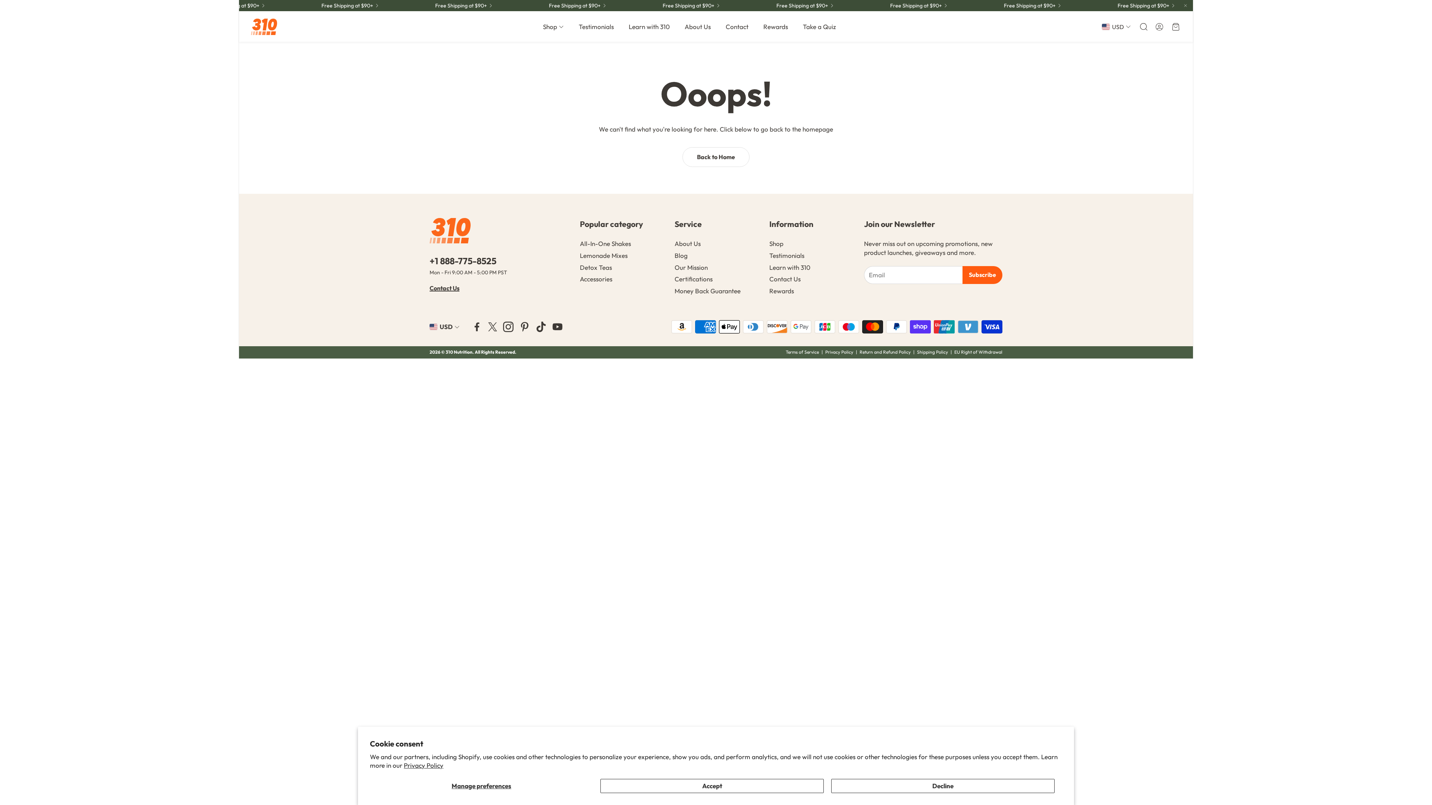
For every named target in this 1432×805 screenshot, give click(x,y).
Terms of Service (802, 352)
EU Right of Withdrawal (978, 352)
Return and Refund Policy (886, 352)
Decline (943, 786)
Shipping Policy (932, 352)
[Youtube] (557, 327)
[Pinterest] (524, 327)
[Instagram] (508, 327)
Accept (712, 786)
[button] (1143, 27)
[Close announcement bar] (1185, 5)
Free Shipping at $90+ (674, 5)
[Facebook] (477, 327)
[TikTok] (541, 327)
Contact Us (444, 288)
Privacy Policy (423, 765)
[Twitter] (492, 326)
